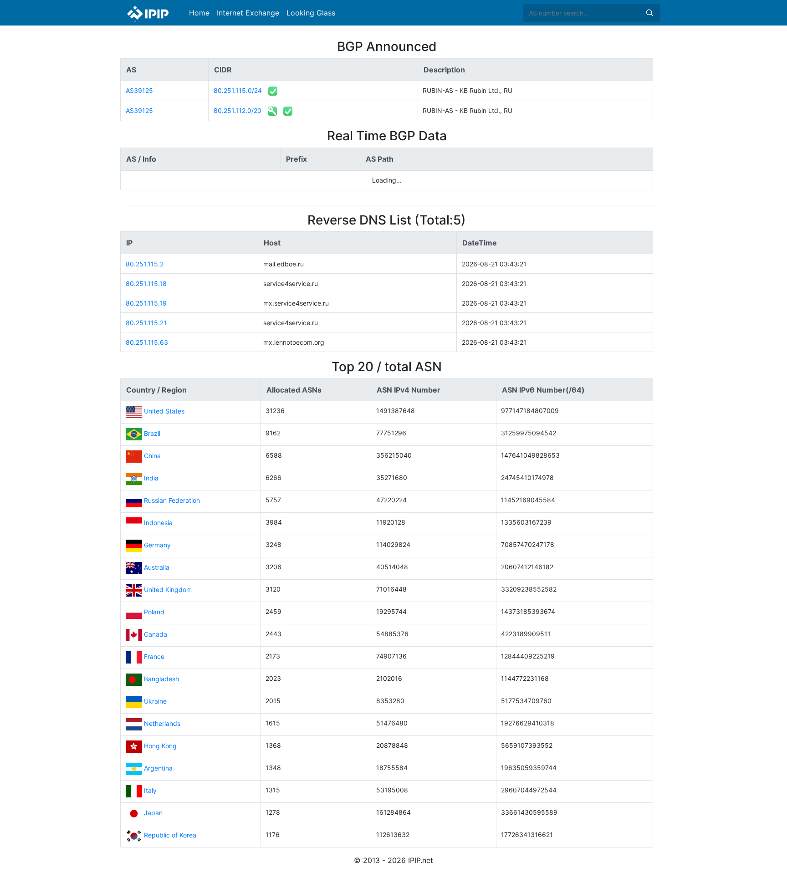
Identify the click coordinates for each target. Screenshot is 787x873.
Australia (156, 568)
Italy (150, 791)
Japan (153, 813)
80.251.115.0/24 (238, 90)
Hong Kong (160, 746)
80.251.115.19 (146, 303)
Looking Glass (310, 12)
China (152, 456)
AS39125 (139, 90)
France (154, 657)
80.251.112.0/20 (237, 110)
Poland (154, 612)
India (151, 478)
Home (199, 12)
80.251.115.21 (146, 323)
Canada (155, 634)
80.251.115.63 (147, 342)
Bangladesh (161, 679)
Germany (157, 545)
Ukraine (155, 701)
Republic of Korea (170, 835)
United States (164, 411)
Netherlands (162, 724)
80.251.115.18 (146, 283)
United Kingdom (168, 590)
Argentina (158, 768)
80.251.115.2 (145, 264)
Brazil (152, 434)
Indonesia (158, 523)
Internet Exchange (248, 12)
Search (649, 13)
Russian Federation (172, 501)
